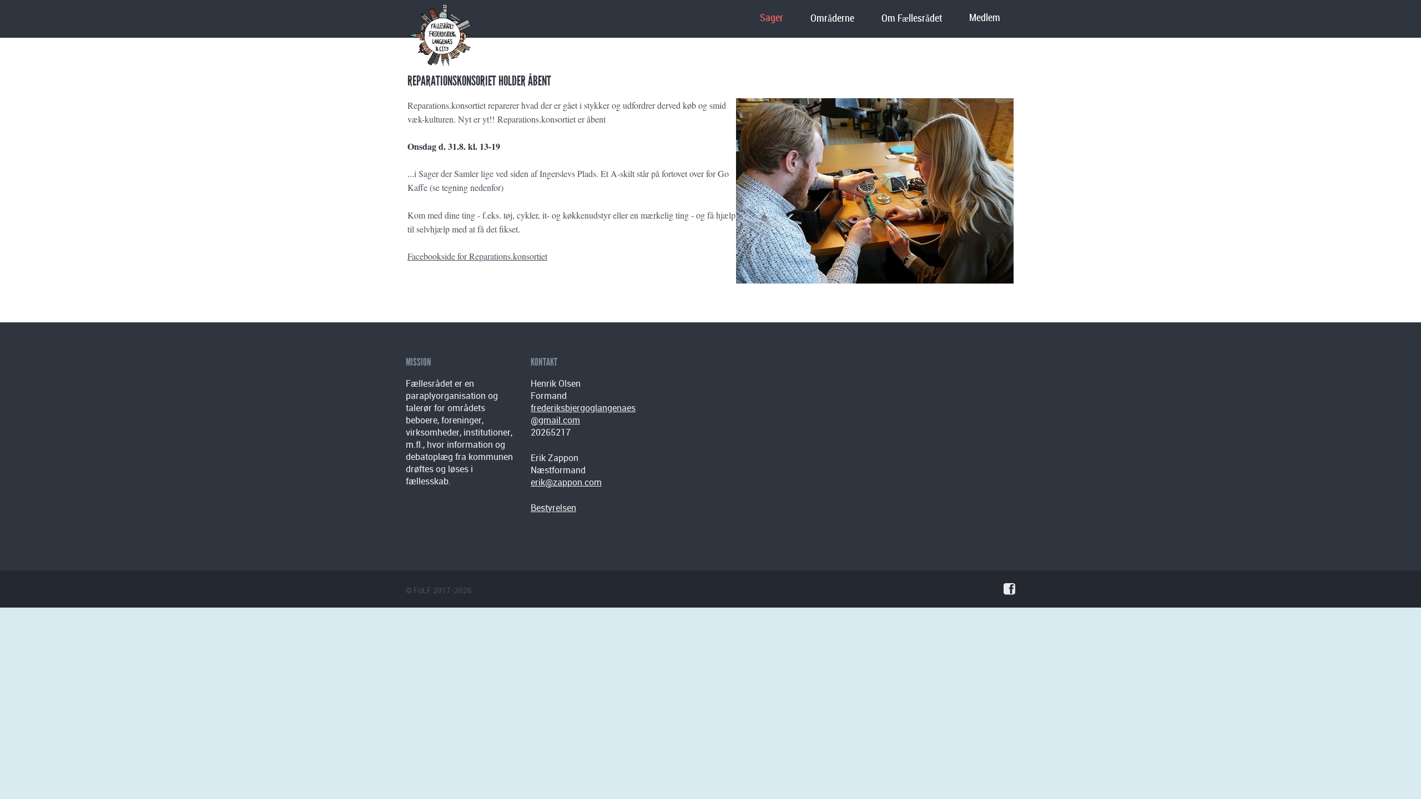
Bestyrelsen (553, 508)
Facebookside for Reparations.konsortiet (477, 256)
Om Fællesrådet (911, 18)
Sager (771, 18)
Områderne (832, 18)
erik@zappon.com (566, 482)
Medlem (984, 18)
